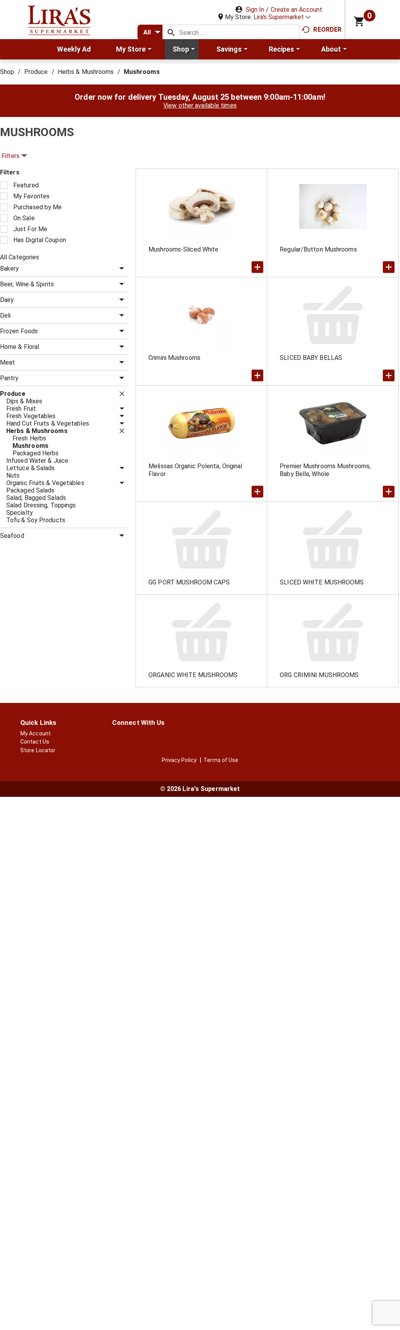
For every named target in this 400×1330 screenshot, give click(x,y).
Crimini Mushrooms (174, 357)
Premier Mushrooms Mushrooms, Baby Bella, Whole (325, 470)
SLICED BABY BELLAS (311, 357)
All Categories (19, 257)
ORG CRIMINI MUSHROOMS (319, 675)
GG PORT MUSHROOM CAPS (189, 582)
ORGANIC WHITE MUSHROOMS (193, 675)
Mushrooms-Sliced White (183, 249)
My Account (35, 733)
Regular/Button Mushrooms (318, 249)
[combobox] (150, 32)
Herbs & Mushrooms (86, 71)
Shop (7, 71)
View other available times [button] (200, 105)
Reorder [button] (327, 29)
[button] (282, 17)
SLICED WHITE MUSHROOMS (322, 582)
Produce (36, 71)
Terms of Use (221, 760)
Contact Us (34, 742)
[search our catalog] (171, 32)
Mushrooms (142, 71)
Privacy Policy (179, 760)
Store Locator (37, 750)
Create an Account (296, 9)
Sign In (255, 9)
